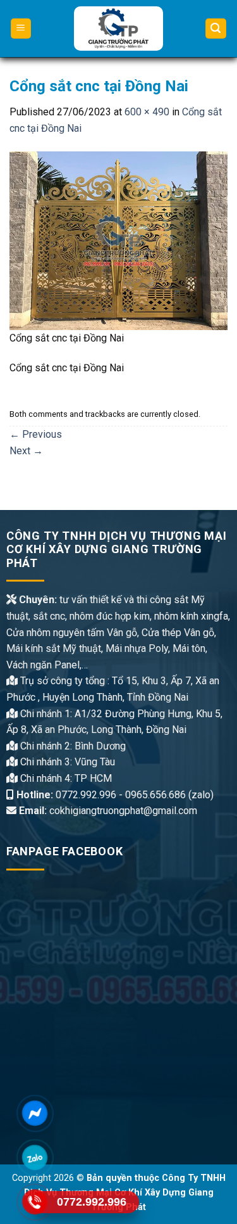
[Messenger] (35, 1113)
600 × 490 (147, 112)
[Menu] (21, 28)
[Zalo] (35, 1157)
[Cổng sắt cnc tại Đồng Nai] (118, 240)
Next (26, 451)
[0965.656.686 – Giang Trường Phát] (118, 28)
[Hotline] (35, 1201)
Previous (35, 434)
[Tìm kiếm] (216, 28)
